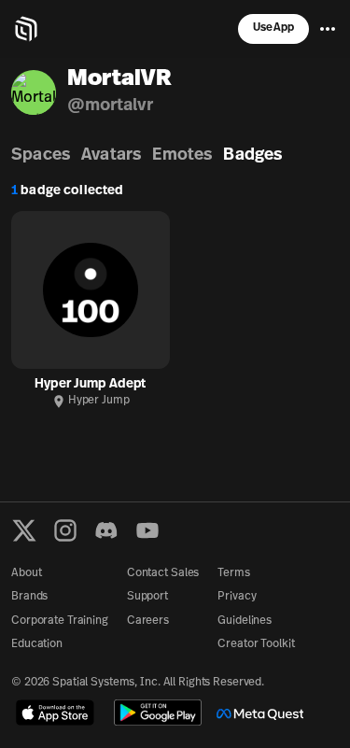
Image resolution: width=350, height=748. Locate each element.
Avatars (111, 156)
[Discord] (106, 530)
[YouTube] (147, 530)
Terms (233, 573)
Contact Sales (163, 573)
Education (37, 644)
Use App (273, 28)
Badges (252, 156)
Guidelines (244, 621)
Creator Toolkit (255, 644)
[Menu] (327, 29)
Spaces (40, 156)
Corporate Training (59, 621)
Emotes (182, 156)
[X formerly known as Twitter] (24, 530)
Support (147, 596)
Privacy (236, 596)
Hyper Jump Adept (90, 384)
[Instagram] (65, 530)
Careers (148, 621)
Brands (29, 596)
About (26, 573)
